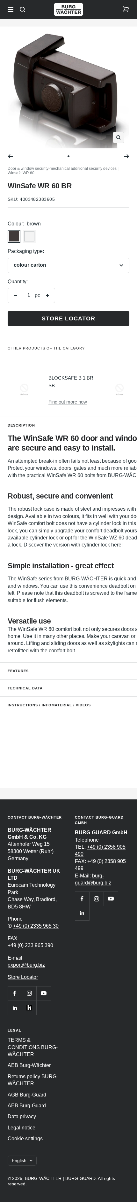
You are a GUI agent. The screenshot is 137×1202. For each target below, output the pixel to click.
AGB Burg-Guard (27, 1094)
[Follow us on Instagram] (29, 993)
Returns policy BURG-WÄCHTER (33, 1080)
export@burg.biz (26, 965)
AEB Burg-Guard (27, 1105)
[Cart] (125, 9)
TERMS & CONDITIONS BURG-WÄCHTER (33, 1047)
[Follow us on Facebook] (15, 993)
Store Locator (23, 977)
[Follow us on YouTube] (43, 993)
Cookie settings (25, 1138)
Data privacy (22, 1116)
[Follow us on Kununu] (29, 1008)
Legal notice (21, 1127)
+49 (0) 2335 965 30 (36, 926)
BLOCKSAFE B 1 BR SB (70, 381)
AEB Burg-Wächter (29, 1065)
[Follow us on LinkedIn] (15, 1008)
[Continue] (126, 156)
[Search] (22, 9)
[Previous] (10, 156)
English (19, 1160)
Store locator (68, 318)
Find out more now (67, 402)
